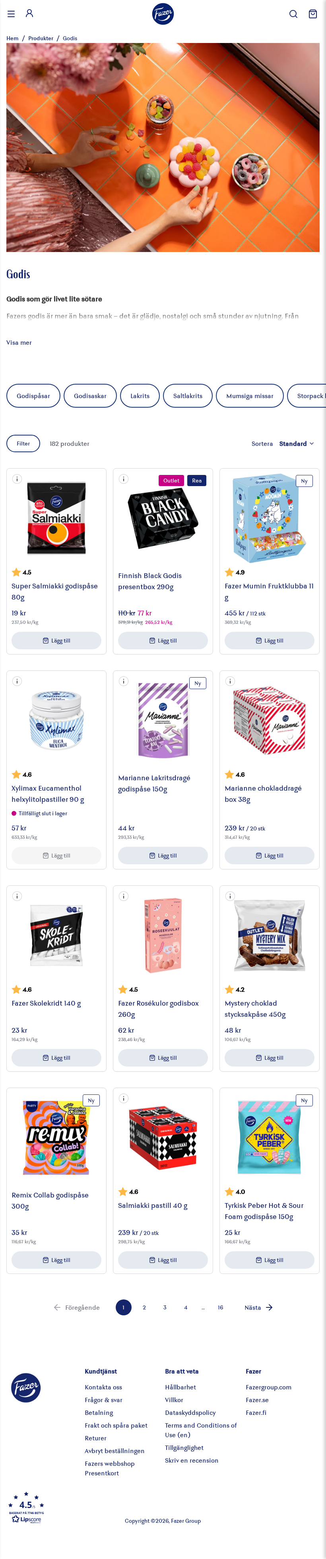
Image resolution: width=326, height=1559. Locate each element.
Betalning (99, 1412)
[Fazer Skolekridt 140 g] (56, 936)
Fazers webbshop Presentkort (110, 1468)
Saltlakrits (187, 395)
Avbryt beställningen (115, 1450)
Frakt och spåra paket (116, 1425)
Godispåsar (33, 395)
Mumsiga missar (250, 395)
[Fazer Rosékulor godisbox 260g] (163, 936)
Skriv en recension (192, 1460)
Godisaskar (90, 395)
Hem (12, 38)
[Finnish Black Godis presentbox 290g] (163, 518)
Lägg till (60, 640)
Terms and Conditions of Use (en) (201, 1429)
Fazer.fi (256, 1412)
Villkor (174, 1399)
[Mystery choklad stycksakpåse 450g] (269, 936)
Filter (23, 443)
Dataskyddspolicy (190, 1412)
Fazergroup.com (268, 1387)
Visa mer (19, 342)
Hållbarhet (180, 1387)
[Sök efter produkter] (293, 14)
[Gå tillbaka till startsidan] (163, 13)
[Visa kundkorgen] (312, 14)
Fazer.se (257, 1399)
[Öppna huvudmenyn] (11, 14)
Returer (96, 1438)
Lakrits (139, 395)
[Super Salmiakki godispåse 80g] (56, 518)
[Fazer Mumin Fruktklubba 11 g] (269, 518)
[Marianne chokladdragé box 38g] (269, 721)
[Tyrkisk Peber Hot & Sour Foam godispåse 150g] (269, 1138)
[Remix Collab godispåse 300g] (56, 1138)
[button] (17, 479)
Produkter (40, 38)
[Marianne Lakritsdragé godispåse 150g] (163, 721)
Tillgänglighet (184, 1447)
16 (220, 1307)
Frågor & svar (103, 1399)
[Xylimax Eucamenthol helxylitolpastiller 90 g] (56, 721)
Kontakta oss (103, 1387)
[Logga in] (29, 14)
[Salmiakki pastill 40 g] (163, 1138)
